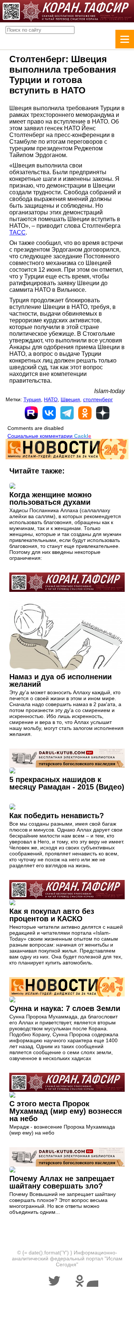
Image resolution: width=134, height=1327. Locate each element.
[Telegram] (67, 413)
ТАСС (17, 232)
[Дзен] (102, 413)
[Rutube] (31, 413)
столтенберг (98, 399)
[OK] (85, 413)
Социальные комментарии (49, 436)
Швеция (70, 399)
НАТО (51, 399)
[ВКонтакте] (49, 413)
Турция (32, 399)
